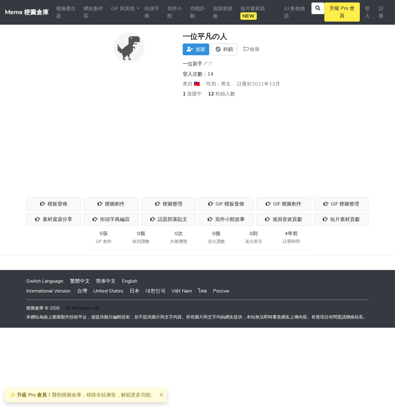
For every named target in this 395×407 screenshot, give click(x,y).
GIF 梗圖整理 (344, 204)
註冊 (381, 12)
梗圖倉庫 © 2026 (43, 308)
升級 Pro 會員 (342, 12)
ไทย (202, 291)
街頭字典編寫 (114, 219)
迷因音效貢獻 (286, 219)
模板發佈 (56, 204)
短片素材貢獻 (344, 219)
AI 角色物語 (294, 12)
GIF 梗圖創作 (286, 204)
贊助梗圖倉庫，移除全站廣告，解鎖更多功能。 (83, 395)
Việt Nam (182, 291)
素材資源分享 (56, 219)
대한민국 (155, 291)
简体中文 (106, 281)
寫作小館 (174, 12)
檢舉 (254, 49)
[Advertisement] (197, 144)
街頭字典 (151, 12)
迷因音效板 (223, 12)
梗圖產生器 (66, 12)
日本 (134, 291)
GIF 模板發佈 (229, 204)
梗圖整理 (171, 204)
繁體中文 (80, 281)
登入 (367, 12)
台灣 (82, 291)
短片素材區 (252, 12)
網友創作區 (93, 12)
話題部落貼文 (171, 219)
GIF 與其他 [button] (123, 8)
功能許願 (197, 12)
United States (108, 291)
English (129, 281)
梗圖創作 (114, 204)
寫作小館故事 (229, 219)
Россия (221, 291)
